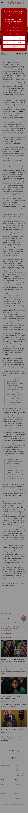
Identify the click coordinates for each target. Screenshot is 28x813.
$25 (20, 38)
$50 (8, 42)
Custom (14, 46)
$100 (19, 42)
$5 (8, 38)
